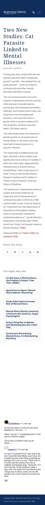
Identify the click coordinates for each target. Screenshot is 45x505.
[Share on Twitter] (15, 252)
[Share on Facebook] (7, 252)
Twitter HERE (28, 233)
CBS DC (19, 68)
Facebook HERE (10, 236)
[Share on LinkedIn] (30, 252)
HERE (22, 227)
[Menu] (38, 12)
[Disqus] (22, 382)
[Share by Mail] (38, 252)
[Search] (32, 12)
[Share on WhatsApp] (22, 252)
